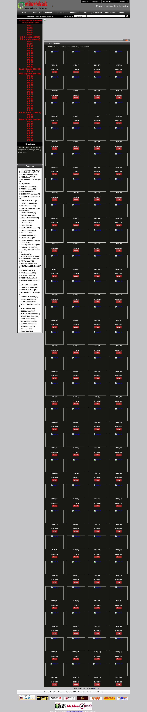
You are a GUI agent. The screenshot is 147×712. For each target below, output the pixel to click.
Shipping (61, 12)
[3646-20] (97, 587)
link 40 (30, 115)
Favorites (120, 2)
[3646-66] (54, 281)
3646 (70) (119, 244)
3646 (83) (76, 167)
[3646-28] (97, 536)
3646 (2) (118, 601)
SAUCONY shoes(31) (29, 290)
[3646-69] (75, 255)
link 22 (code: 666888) (30, 73)
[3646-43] (75, 434)
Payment (73, 12)
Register (95, 2)
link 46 (30, 128)
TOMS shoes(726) (28, 311)
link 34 (30, 101)
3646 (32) (76, 524)
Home (24, 12)
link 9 (30, 44)
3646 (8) (76, 192)
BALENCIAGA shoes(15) (30, 194)
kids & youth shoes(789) (30, 245)
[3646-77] (54, 204)
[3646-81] (118, 153)
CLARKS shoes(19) (28, 213)
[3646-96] (118, 51)
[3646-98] (75, 51)
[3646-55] (54, 357)
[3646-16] (118, 613)
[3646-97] (97, 51)
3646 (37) (54, 499)
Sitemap (122, 12)
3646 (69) (76, 269)
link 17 (30, 62)
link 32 (30, 96)
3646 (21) (76, 601)
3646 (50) (76, 397)
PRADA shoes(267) (28, 273)
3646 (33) (54, 524)
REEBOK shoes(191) (29, 278)
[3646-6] (118, 306)
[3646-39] (97, 460)
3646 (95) (54, 90)
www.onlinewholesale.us (74, 711)
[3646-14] (118, 638)
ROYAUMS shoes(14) (29, 285)
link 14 (30, 55)
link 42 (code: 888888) (30, 119)
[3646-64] (97, 281)
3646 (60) (97, 320)
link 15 (30, 57)
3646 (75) (97, 218)
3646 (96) (119, 65)
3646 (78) (119, 192)
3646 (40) (54, 473)
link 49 (30, 135)
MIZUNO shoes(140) (29, 263)
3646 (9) (97, 116)
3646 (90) (76, 116)
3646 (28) (97, 550)
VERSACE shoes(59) (29, 321)
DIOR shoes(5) (26, 225)
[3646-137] (97, 664)
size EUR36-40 (84, 47)
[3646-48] (54, 408)
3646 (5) (97, 397)
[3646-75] (97, 204)
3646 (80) (54, 192)
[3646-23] (118, 562)
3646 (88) (54, 141)
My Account (106, 2)
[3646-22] (54, 587)
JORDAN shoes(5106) (29, 174)
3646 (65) (76, 295)
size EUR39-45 (61, 47)
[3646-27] (118, 536)
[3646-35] (97, 485)
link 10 (30, 46)
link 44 (30, 124)
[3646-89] (118, 102)
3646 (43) (76, 448)
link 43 (30, 121)
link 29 (30, 89)
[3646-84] (54, 153)
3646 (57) (97, 346)
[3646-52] (118, 357)
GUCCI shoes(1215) (28, 230)
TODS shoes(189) (28, 308)
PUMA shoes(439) (28, 275)
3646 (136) (118, 677)
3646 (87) (76, 141)
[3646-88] (54, 128)
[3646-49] (118, 383)
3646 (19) (54, 626)
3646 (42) (97, 448)
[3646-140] (97, 638)
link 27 (30, 85)
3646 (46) (97, 422)
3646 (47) (76, 422)
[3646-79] (97, 179)
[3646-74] (118, 204)
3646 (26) (54, 575)
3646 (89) (119, 116)
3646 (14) (119, 652)
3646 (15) (54, 652)
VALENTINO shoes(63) (29, 316)
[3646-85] (118, 128)
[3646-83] (75, 153)
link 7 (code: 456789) (30, 39)
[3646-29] (75, 536)
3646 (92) (119, 90)
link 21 (30, 71)
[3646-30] (118, 511)
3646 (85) (119, 141)
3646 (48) (54, 422)
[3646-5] (97, 383)
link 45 (30, 126)
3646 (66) (54, 295)
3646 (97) (97, 65)
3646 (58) (76, 346)
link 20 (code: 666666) (30, 69)
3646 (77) (54, 218)
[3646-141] (76, 638)
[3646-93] (97, 77)
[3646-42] (97, 434)
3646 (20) (97, 601)
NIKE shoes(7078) (28, 177)
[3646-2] (118, 587)
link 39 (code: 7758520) (30, 112)
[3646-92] (118, 77)
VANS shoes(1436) (28, 319)
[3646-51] (54, 383)
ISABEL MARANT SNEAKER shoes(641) (29, 241)
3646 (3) (54, 550)
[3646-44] (54, 434)
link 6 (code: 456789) (30, 37)
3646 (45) (119, 422)
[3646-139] (54, 664)
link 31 (30, 94)
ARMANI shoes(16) (28, 189)
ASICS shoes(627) (28, 191)
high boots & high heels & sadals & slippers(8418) (29, 171)
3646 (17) (97, 626)
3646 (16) (119, 626)
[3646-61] (75, 306)
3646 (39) (97, 473)
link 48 (30, 133)
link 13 (30, 53)
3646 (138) (75, 677)
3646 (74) (119, 218)
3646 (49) (119, 397)
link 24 (30, 78)
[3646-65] (75, 281)
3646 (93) (97, 90)
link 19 (30, 67)
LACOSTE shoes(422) (29, 247)
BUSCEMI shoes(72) (29, 203)
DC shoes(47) (26, 223)
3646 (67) (119, 269)
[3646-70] (118, 230)
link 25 (30, 80)
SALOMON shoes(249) (29, 287)
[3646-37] (54, 485)
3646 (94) (76, 90)
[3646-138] (76, 664)
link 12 (30, 51)
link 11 (30, 48)
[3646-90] (75, 102)
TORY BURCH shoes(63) (30, 314)
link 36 (30, 105)
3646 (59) (54, 346)
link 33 (30, 99)
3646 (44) (54, 448)
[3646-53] (97, 357)
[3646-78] (118, 179)
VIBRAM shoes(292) (29, 324)
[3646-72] (75, 230)
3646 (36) (76, 499)
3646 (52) (119, 371)
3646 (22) (54, 601)
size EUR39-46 (50, 47)
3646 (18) (76, 626)
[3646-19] (54, 613)
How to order (110, 12)
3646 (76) (76, 218)
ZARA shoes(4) (27, 331)
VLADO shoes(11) (28, 326)
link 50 (30, 137)
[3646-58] (75, 332)
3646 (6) (118, 320)
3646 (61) (76, 320)
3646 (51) (54, 397)
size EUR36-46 (73, 47)
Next (93, 688)
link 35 (30, 103)
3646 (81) (119, 167)
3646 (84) (54, 167)
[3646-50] (75, 383)
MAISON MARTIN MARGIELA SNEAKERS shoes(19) (29, 257)
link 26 (30, 83)
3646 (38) (119, 473)
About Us (36, 12)
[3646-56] (118, 332)
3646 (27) (119, 550)
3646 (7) (54, 269)
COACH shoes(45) (28, 215)
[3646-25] (75, 562)
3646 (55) (54, 371)
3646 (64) (97, 295)
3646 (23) (119, 575)
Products (48, 12)
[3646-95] (54, 77)
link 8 (30, 41)
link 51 (30, 140)
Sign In (84, 2)
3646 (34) (119, 499)
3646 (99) (54, 65)
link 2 (30, 28)
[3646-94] (75, 77)
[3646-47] (75, 408)
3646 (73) (54, 244)
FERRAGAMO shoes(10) (30, 228)
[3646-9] (97, 102)
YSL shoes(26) (26, 329)
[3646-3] (54, 536)
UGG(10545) (25, 184)
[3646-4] (76, 460)
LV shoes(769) (26, 254)
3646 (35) (97, 499)
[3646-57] (97, 332)
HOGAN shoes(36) (28, 238)
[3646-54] (75, 357)
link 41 (30, 117)
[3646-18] (75, 613)
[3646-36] (75, 485)
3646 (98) (76, 65)
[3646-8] (76, 179)
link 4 (30, 32)
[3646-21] (75, 587)
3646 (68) (97, 269)
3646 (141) (75, 652)
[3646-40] (54, 460)
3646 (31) (97, 524)
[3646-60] (97, 306)
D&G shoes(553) (27, 220)
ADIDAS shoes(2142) (29, 186)
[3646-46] (97, 408)
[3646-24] (97, 562)
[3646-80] (54, 179)
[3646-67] (118, 255)
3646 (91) (54, 116)
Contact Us (97, 12)
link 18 (30, 64)
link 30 (30, 92)
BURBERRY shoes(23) (29, 201)
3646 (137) (97, 677)
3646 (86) (97, 141)
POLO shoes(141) (28, 270)
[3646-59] (54, 332)
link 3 (30, 30)
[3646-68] (97, 255)
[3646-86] (97, 128)
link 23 (30, 76)
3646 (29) (76, 550)
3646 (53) (97, 371)
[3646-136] (119, 664)
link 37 (30, 108)
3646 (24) (97, 575)
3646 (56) (119, 346)
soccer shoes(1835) (28, 299)
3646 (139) (54, 677)
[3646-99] (54, 51)
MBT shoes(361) (27, 261)
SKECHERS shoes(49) (29, 297)
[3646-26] (54, 562)
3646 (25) (76, 575)
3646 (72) (76, 244)
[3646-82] (97, 153)
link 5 (30, 35)
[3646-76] (75, 204)
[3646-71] (97, 230)
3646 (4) (76, 473)
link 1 (30, 25)
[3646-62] (54, 306)
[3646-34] (118, 485)
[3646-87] (75, 128)
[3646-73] (54, 230)
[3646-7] (54, 255)
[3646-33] (54, 511)
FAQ (85, 12)
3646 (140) (97, 652)
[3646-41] (118, 434)
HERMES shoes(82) (28, 235)
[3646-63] (118, 281)
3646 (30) (119, 524)
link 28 (30, 87)
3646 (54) (76, 371)
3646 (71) (97, 244)
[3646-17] (97, 613)
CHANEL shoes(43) (28, 206)
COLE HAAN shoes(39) (30, 218)
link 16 (30, 60)
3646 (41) (119, 448)
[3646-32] (75, 511)
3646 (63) (119, 295)
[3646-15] (54, 638)
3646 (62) (54, 320)
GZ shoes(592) (27, 233)
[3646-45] (118, 408)
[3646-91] (54, 102)
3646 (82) (97, 167)
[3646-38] (118, 460)
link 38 (30, 110)
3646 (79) (97, 192)
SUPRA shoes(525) (28, 302)
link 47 (30, 131)
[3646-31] (97, 511)
